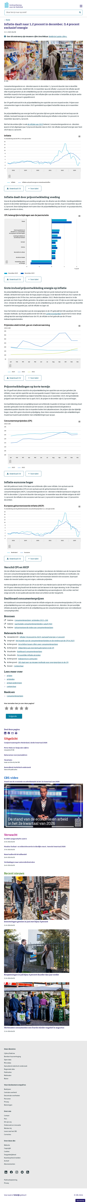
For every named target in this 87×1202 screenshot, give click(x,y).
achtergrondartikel (53, 314)
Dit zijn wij (8, 1122)
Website (7, 1145)
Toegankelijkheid (10, 1154)
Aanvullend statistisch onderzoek (15, 1066)
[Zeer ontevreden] (6, 708)
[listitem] (5, 733)
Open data (7, 1060)
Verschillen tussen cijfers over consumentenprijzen (38, 644)
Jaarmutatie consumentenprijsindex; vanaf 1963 (33, 624)
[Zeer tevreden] (26, 708)
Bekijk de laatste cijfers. (58, 37)
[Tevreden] (21, 708)
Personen (7, 1099)
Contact (6, 1115)
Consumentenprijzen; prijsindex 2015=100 (31, 620)
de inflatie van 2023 (35, 124)
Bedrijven (7, 1089)
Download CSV (15, 189)
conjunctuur (11, 687)
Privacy (6, 1102)
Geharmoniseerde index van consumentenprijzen (33, 628)
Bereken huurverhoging (12, 1056)
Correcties (7, 1134)
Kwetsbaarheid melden (12, 1158)
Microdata (7, 1063)
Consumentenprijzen (15, 696)
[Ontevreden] (11, 708)
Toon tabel (34, 189)
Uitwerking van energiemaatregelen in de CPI (36, 648)
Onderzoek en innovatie (12, 1125)
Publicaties (8, 1072)
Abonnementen (9, 1164)
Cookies (7, 1151)
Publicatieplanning (10, 1180)
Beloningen (8, 1105)
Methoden (7, 1075)
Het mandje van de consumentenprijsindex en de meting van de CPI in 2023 (45, 641)
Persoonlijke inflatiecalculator (29, 655)
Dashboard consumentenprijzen (29, 652)
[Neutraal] (16, 708)
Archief (6, 1161)
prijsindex (10, 679)
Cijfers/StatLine (9, 1053)
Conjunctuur (19, 666)
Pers (5, 1119)
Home (8, 20)
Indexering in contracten (27, 659)
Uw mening (80, 1200)
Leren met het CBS (10, 1131)
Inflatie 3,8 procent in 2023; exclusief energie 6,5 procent (42, 637)
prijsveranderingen (14, 683)
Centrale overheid (10, 1092)
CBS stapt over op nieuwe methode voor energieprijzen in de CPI (43, 662)
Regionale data (9, 1069)
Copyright (7, 1148)
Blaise (6, 1078)
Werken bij (8, 1128)
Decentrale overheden (12, 1095)
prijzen (9, 676)
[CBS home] (14, 4)
